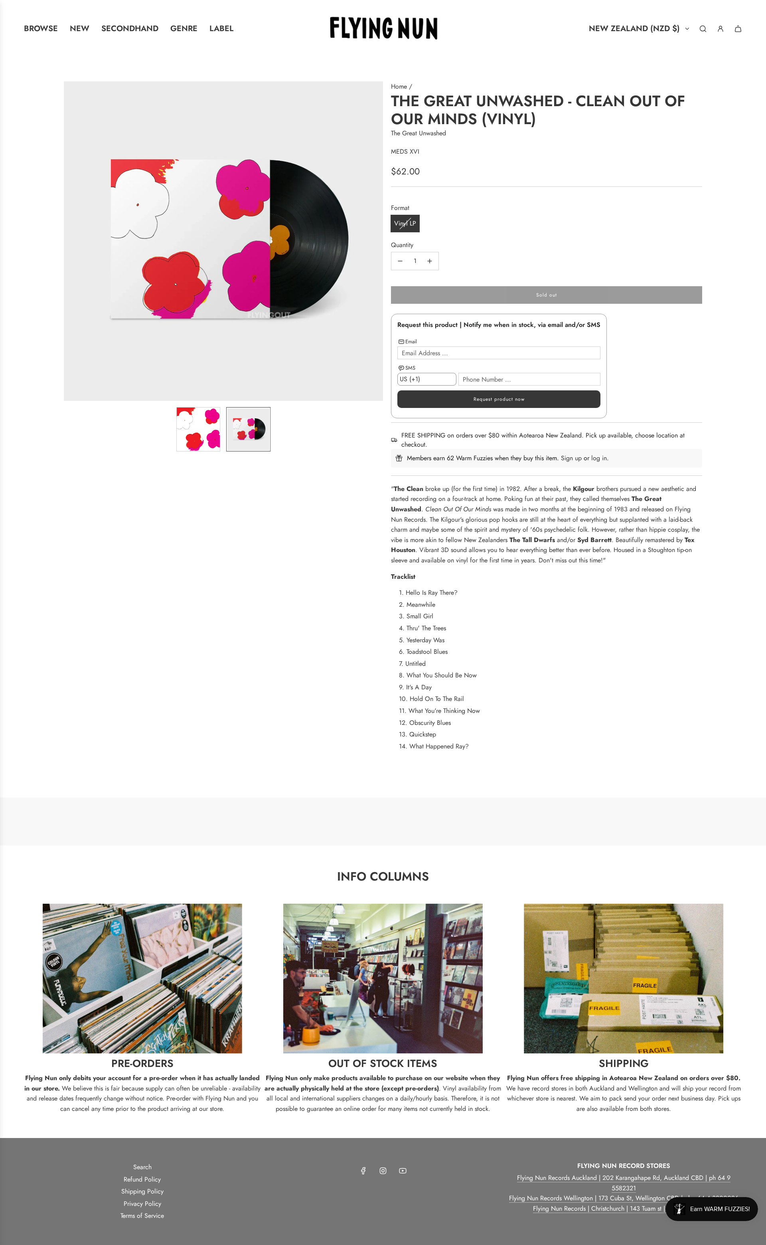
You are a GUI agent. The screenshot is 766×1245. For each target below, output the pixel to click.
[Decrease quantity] (400, 261)
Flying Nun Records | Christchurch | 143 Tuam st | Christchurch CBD (624, 1208)
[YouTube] (402, 1171)
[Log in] (720, 29)
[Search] (703, 29)
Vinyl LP (405, 223)
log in (599, 458)
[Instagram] (383, 1171)
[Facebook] (363, 1171)
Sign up (571, 458)
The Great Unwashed (418, 133)
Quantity (402, 244)
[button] (70, 241)
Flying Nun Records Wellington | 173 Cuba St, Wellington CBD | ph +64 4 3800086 (623, 1198)
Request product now (499, 399)
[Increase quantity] (429, 261)
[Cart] (738, 29)
